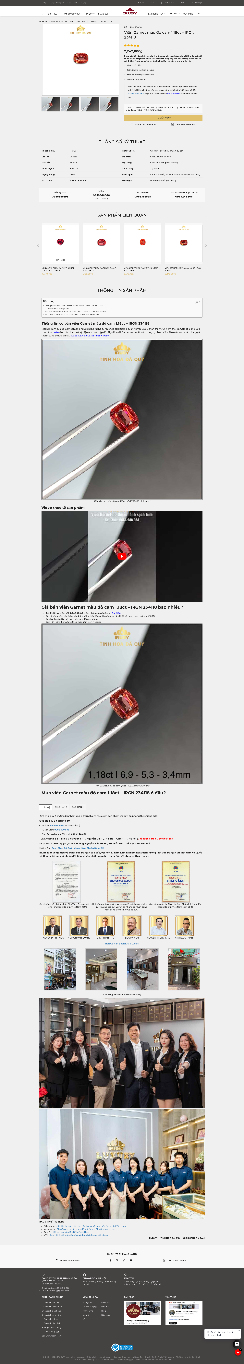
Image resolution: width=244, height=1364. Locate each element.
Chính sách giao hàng (51, 1311)
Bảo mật (105, 1306)
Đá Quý (89, 14)
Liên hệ (86, 1315)
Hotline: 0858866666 (70, 1260)
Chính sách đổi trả (50, 1319)
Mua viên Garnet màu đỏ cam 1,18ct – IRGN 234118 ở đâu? (72, 314)
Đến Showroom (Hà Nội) (53, 1336)
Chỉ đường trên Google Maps (155, 838)
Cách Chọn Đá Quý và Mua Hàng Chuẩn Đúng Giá (78, 848)
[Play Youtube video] (122, 556)
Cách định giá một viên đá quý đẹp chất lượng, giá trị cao (79, 1235)
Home (42, 22)
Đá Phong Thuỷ (155, 14)
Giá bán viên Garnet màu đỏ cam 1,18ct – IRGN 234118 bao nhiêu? (75, 311)
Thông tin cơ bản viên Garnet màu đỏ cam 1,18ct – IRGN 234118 (73, 306)
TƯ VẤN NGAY (163, 118)
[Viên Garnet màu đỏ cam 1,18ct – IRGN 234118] (51, 104)
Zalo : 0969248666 (176, 1260)
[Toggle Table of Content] (196, 301)
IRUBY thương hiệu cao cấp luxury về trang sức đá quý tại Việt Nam (91, 1226)
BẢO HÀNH (78, 807)
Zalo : (185, 124)
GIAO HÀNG (61, 807)
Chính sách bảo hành (51, 1323)
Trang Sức (103, 14)
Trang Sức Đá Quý (71, 14)
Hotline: (145, 124)
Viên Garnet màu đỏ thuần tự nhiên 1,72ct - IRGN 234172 (183, 269)
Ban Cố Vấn (174, 14)
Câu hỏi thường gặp (50, 1331)
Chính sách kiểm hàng (51, 1315)
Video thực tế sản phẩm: (58, 309)
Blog (182, 3)
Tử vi (85, 1319)
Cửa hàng (51, 22)
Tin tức (140, 3)
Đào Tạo (154, 3)
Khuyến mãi (88, 1311)
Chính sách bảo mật (51, 1302)
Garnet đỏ (62, 22)
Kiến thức (169, 3)
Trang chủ (87, 1302)
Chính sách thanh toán (52, 1306)
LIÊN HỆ (46, 807)
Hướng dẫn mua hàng (51, 1327)
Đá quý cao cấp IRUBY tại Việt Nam (71, 1232)
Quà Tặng (188, 14)
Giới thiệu (52, 14)
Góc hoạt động (90, 1306)
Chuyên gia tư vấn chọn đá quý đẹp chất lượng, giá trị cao (86, 1229)
